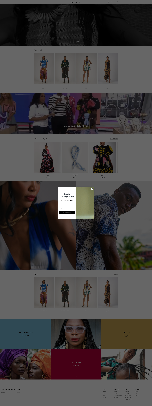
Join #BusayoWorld (67, 212)
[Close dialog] (92, 189)
